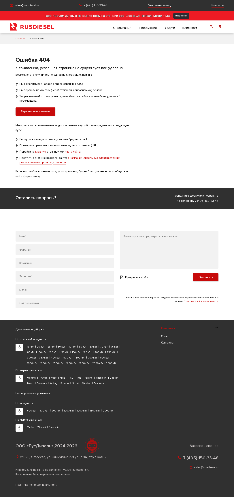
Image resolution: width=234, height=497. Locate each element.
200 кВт (99, 352)
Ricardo (65, 383)
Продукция (148, 28)
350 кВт (43, 357)
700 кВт (92, 357)
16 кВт (30, 346)
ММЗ (62, 377)
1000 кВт (32, 363)
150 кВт (65, 352)
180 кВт (87, 352)
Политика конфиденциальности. (201, 301)
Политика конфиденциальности (36, 485)
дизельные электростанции (101, 158)
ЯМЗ (79, 377)
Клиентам (189, 28)
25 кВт (51, 346)
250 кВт (111, 352)
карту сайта (72, 151)
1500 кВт (58, 363)
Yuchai (75, 383)
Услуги (170, 28)
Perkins (89, 377)
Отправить (206, 277)
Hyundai (43, 377)
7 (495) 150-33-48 (95, 5)
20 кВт (40, 346)
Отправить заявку (159, 5)
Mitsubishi (101, 377)
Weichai (86, 383)
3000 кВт (111, 363)
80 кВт (31, 352)
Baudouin (99, 383)
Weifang (31, 377)
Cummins (42, 383)
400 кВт (55, 357)
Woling (53, 383)
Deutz (30, 383)
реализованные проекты (36, 162)
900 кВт (56, 410)
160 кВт (76, 352)
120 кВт (53, 352)
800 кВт (104, 357)
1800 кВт (84, 363)
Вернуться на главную (35, 111)
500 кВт (67, 357)
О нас (164, 336)
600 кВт (80, 357)
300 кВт (31, 357)
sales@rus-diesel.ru (27, 5)
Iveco (54, 377)
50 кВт (82, 346)
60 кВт (93, 346)
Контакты (218, 5)
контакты (59, 162)
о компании (74, 158)
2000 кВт (97, 363)
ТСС (70, 377)
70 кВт (103, 346)
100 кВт (42, 352)
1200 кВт (45, 363)
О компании (122, 28)
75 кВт (114, 346)
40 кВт (72, 346)
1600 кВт (71, 363)
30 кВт (61, 346)
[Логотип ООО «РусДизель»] (32, 27)
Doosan (114, 377)
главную (40, 151)
